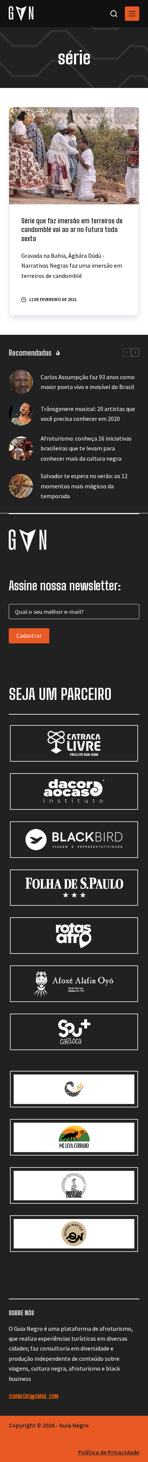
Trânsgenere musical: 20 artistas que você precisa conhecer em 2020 (88, 413)
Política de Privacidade (108, 1452)
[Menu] (132, 13)
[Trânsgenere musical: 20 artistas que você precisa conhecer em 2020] (21, 414)
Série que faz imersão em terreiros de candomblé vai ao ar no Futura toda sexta (72, 229)
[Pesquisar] (113, 13)
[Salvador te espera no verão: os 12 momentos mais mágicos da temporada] (21, 486)
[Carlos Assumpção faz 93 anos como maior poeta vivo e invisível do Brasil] (21, 382)
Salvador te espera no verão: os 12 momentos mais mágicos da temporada (84, 486)
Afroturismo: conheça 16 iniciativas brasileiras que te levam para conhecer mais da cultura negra (86, 448)
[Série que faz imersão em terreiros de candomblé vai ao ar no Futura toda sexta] (74, 155)
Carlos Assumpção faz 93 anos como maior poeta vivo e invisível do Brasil (88, 382)
